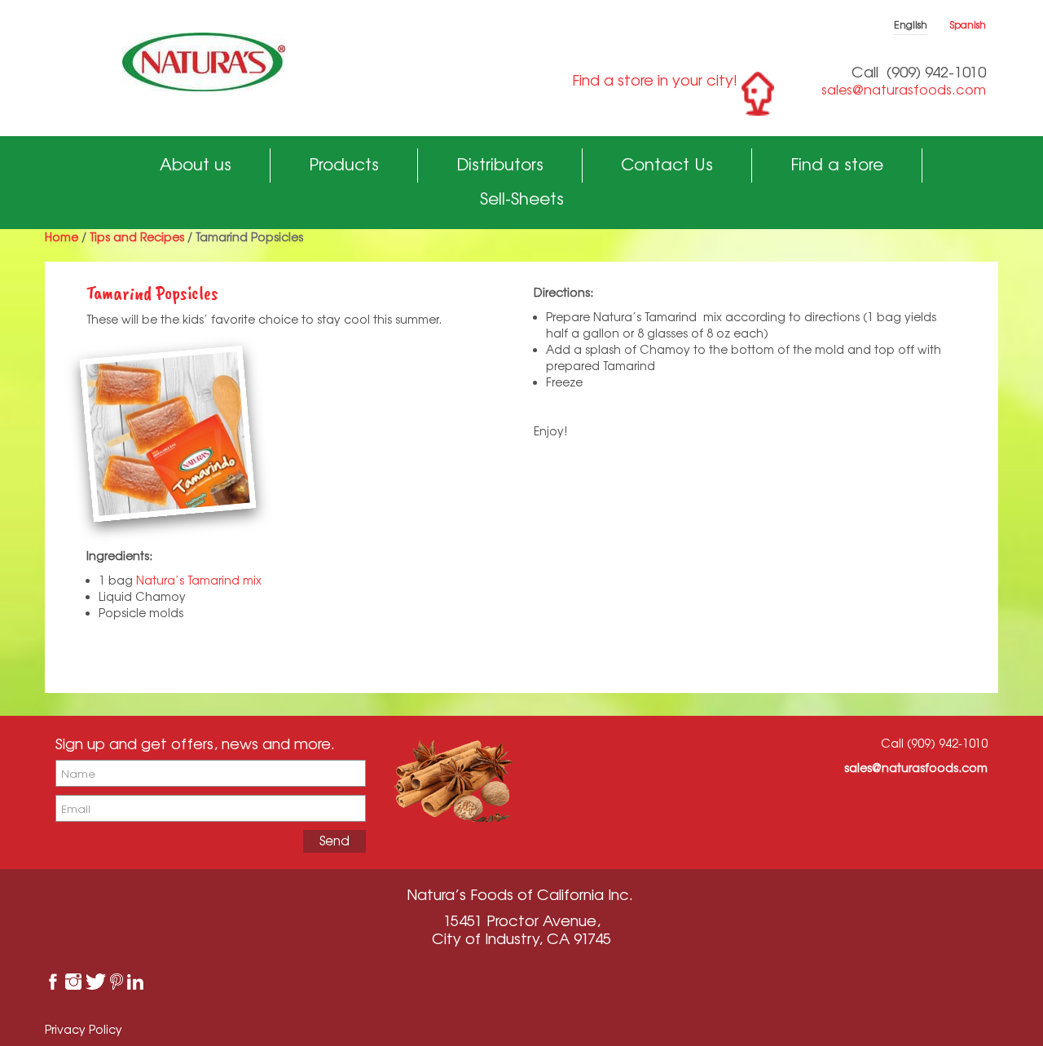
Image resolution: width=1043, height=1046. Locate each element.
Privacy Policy (83, 1029)
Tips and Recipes (137, 237)
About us (195, 164)
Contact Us (667, 164)
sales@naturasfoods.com (903, 90)
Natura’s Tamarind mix (199, 580)
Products (344, 164)
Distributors (500, 164)
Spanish (968, 25)
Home (61, 237)
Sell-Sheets (522, 198)
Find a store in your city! (654, 80)
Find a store (836, 164)
